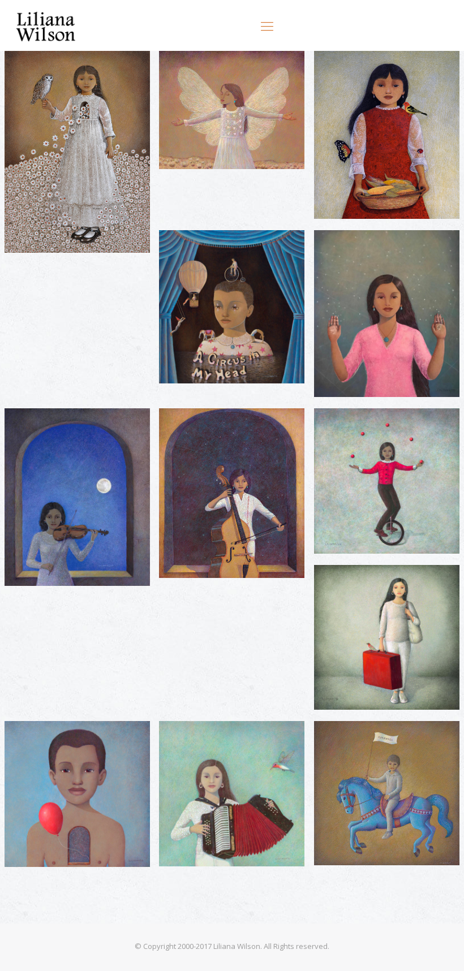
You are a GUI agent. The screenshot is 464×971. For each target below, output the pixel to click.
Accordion (200, 741)
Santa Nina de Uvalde (230, 71)
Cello (186, 428)
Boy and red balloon (72, 741)
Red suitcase (361, 585)
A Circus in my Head (227, 250)
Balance (349, 428)
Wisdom (40, 71)
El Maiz (346, 71)
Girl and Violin (56, 428)
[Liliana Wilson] (46, 25)
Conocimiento (365, 250)
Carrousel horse (371, 741)
